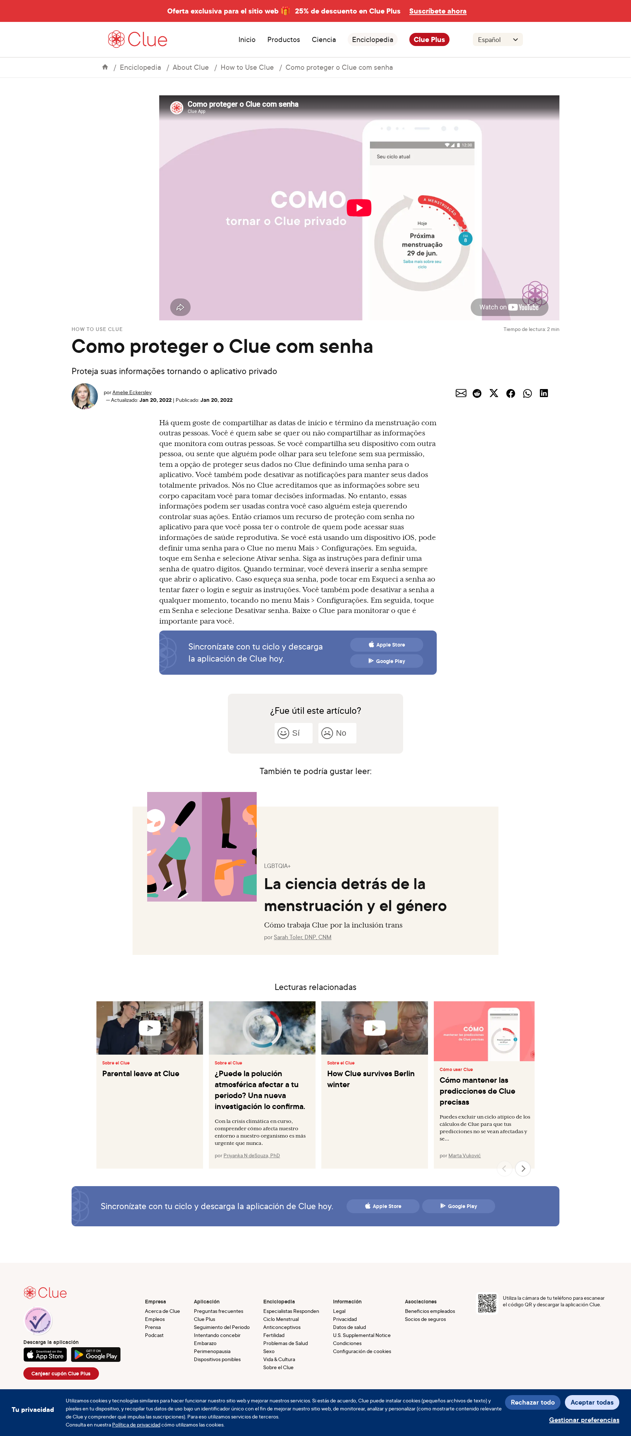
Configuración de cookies (362, 1351)
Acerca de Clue (162, 1310)
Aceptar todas (592, 1402)
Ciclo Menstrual (281, 1318)
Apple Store (390, 644)
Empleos (155, 1318)
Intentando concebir (217, 1335)
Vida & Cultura (279, 1359)
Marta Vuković (464, 1155)
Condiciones (347, 1343)
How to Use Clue (247, 67)
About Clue (191, 67)
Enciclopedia (372, 39)
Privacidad (345, 1318)
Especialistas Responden (291, 1310)
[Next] (523, 1169)
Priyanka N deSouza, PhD (251, 1155)
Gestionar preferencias (584, 1419)
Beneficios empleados (430, 1310)
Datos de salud (349, 1326)
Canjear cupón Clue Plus (61, 1373)
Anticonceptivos (282, 1326)
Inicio (247, 39)
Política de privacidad (136, 1424)
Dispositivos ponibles (217, 1359)
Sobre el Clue (116, 1063)
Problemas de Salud (285, 1343)
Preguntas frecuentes (218, 1310)
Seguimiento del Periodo (222, 1326)
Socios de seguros (425, 1318)
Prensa (153, 1326)
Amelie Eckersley (132, 392)
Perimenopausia (212, 1351)
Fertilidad (273, 1335)
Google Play (390, 661)
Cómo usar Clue (456, 1069)
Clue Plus (429, 39)
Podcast (154, 1335)
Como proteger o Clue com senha (339, 67)
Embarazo (205, 1343)
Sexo (269, 1351)
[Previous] (505, 1169)
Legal (339, 1310)
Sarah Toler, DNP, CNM (303, 937)
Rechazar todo (533, 1402)
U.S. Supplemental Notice (362, 1335)
